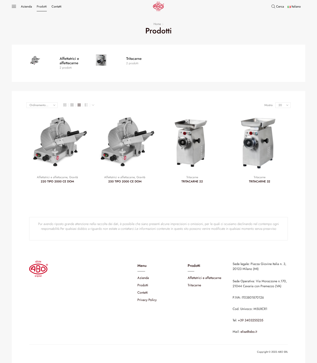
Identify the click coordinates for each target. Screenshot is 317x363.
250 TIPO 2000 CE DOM (124, 181)
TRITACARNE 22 (192, 181)
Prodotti (42, 6)
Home (157, 24)
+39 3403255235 (250, 320)
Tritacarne (192, 177)
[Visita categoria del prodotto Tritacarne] (110, 63)
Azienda (26, 6)
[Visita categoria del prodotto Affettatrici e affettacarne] (44, 63)
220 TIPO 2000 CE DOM (57, 181)
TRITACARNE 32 (259, 181)
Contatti (56, 6)
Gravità (73, 177)
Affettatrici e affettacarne (52, 177)
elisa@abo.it (249, 331)
